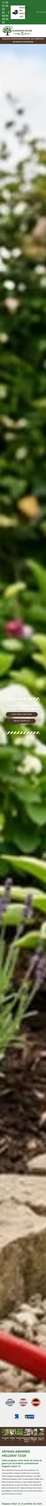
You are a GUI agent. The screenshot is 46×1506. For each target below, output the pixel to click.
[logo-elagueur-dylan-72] (17, 30)
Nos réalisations (22, 714)
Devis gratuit (22, 721)
